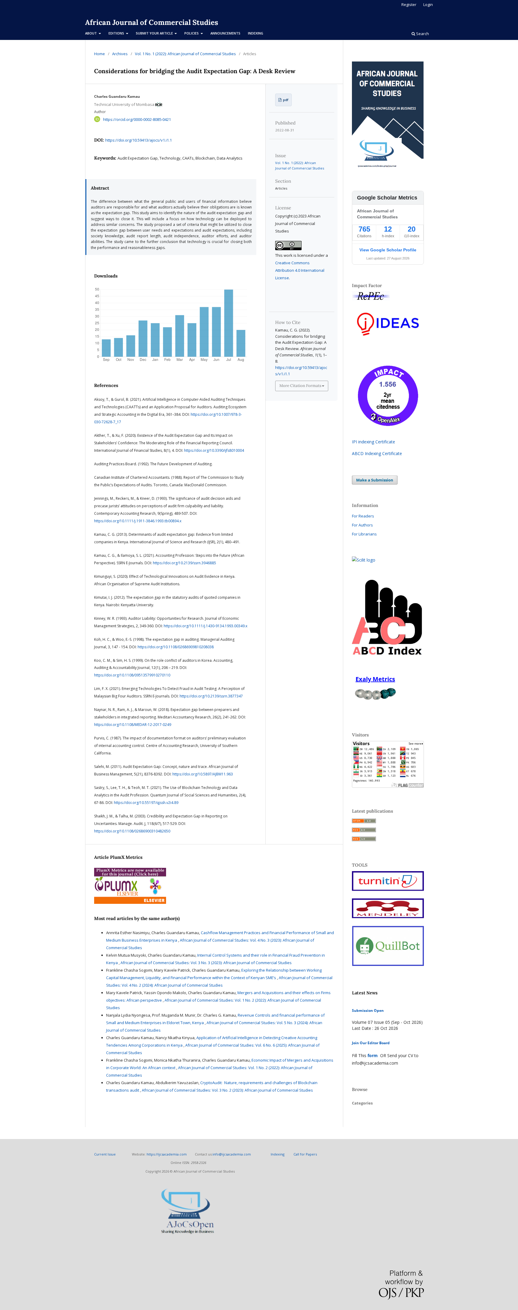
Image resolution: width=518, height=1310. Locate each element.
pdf (285, 99)
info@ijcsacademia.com (232, 1154)
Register (408, 4)
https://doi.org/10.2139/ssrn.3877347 (211, 696)
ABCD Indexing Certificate (377, 453)
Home (99, 53)
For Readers (363, 516)
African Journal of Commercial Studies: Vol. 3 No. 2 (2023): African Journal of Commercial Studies (227, 1090)
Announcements (225, 33)
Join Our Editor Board (371, 1043)
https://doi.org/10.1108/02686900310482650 (132, 831)
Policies (192, 33)
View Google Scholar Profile (387, 249)
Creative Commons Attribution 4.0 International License (299, 270)
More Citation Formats (300, 385)
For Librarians (364, 534)
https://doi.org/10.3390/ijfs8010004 (214, 450)
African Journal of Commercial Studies (151, 22)
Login (428, 4)
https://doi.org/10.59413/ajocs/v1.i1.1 (138, 140)
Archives (120, 53)
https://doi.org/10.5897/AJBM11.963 (202, 774)
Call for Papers (305, 1154)
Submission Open (368, 1010)
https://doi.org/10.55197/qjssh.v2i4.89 (146, 802)
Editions (117, 33)
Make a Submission (374, 480)
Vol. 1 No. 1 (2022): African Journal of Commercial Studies (185, 53)
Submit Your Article (155, 33)
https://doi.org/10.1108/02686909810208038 (176, 646)
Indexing (255, 33)
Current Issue (105, 1154)
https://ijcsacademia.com (167, 1154)
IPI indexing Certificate (373, 442)
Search (422, 33)
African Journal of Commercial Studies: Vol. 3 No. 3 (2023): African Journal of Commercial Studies (206, 962)
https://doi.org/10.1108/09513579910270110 (132, 675)
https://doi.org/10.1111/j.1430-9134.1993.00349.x (205, 625)
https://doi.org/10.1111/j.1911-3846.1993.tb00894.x (137, 520)
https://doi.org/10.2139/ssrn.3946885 (184, 562)
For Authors (362, 525)
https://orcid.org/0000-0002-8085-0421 (137, 119)
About (91, 33)
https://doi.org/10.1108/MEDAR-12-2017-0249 (132, 724)
